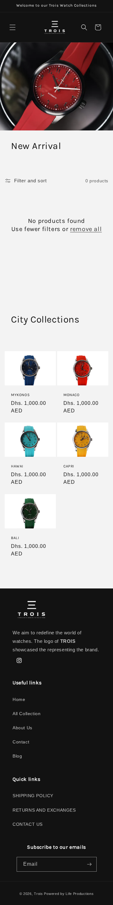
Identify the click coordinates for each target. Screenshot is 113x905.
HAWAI (17, 466)
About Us (22, 727)
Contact (21, 741)
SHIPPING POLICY (33, 795)
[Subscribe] (89, 864)
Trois (38, 894)
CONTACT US (28, 824)
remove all (86, 229)
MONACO (71, 395)
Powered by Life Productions (69, 894)
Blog (17, 756)
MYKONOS (20, 395)
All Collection (26, 713)
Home (19, 699)
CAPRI (68, 466)
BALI (15, 537)
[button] (12, 27)
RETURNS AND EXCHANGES (44, 810)
